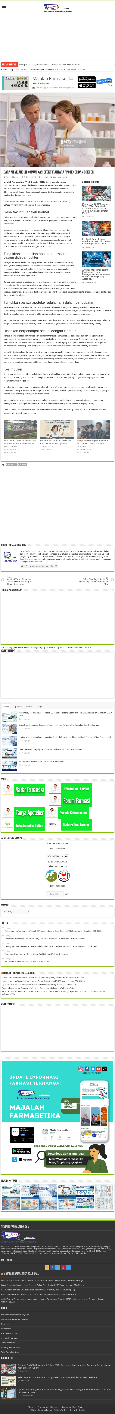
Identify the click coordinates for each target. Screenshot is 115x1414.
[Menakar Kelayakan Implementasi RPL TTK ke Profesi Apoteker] (57, 429)
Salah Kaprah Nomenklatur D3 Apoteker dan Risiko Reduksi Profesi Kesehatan (58, 1377)
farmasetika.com (12, 177)
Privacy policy (43, 1407)
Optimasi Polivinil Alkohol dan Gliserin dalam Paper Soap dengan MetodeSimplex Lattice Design (43, 978)
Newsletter (5, 1324)
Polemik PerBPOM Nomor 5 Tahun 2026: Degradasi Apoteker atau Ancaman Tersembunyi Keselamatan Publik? (96, 208)
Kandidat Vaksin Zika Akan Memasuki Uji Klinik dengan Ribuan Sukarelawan (19, 580)
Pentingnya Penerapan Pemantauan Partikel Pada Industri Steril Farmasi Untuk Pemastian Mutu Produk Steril (65, 737)
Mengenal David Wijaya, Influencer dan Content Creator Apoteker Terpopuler (92, 443)
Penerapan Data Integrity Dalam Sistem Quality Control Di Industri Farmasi (50, 749)
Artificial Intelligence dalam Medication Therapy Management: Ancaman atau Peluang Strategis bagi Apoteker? (96, 274)
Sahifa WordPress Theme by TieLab (69, 1410)
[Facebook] (52, 1267)
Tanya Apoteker (8, 1343)
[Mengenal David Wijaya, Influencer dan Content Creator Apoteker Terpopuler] (93, 429)
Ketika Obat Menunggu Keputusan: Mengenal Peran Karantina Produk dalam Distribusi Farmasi (59, 725)
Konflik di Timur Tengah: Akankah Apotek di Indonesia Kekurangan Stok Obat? (96, 241)
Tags (40, 706)
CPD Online (6, 1329)
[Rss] (47, 1267)
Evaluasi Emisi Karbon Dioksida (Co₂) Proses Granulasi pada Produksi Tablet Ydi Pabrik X (39, 988)
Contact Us (82, 1407)
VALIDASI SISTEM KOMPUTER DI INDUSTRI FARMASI (42, 64)
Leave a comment (60, 177)
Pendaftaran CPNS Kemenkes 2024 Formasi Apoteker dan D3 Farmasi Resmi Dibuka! (20, 443)
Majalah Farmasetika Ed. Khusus (14, 1319)
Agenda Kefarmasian (10, 1338)
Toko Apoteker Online (10, 1352)
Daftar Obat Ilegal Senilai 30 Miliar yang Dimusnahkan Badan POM (93, 580)
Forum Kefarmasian (9, 1333)
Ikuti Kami (6, 1260)
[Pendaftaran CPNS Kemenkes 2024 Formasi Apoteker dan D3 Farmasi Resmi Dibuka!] (20, 429)
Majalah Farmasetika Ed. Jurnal (19, 973)
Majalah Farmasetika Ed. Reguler (15, 1315)
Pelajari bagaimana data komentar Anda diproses (70, 647)
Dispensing (14, 69)
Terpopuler (17, 706)
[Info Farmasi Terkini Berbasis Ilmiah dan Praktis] (57, 7)
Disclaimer (55, 1407)
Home (5, 69)
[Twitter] (57, 1267)
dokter (23, 465)
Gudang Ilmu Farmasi (10, 1347)
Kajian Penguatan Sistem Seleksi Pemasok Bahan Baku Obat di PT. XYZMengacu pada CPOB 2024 (43, 981)
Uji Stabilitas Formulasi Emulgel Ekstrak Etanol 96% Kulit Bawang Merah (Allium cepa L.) (39, 984)
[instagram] (68, 1267)
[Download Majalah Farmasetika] (57, 82)
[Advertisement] (57, 38)
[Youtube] (63, 1267)
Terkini (6, 706)
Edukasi (24, 69)
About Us (32, 1407)
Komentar (30, 706)
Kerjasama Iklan (69, 1407)
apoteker (12, 465)
